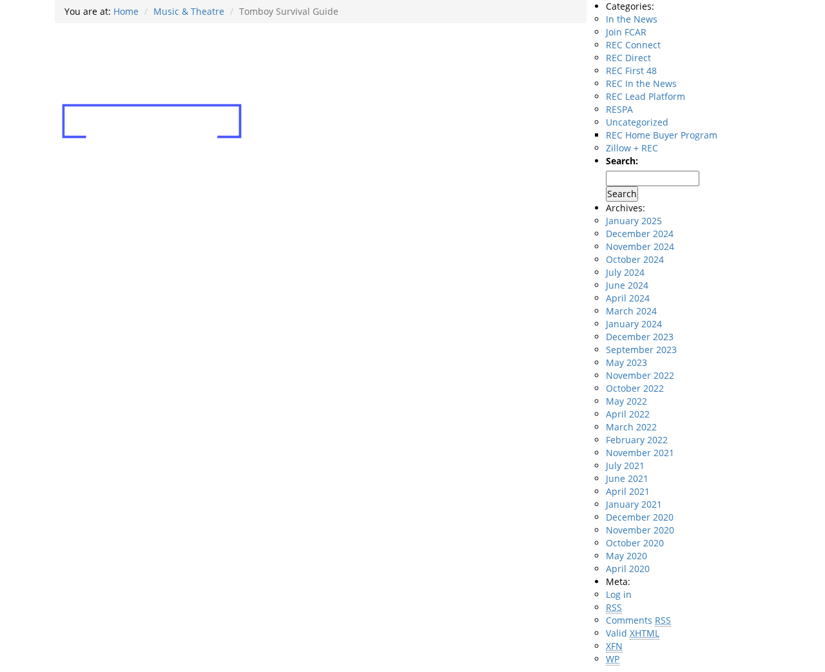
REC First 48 (631, 70)
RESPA (619, 109)
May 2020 (626, 556)
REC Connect (633, 45)
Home (126, 11)
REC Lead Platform (645, 96)
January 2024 (634, 324)
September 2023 (641, 349)
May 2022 (626, 401)
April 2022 (628, 414)
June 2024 (627, 285)
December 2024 (640, 233)
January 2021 (634, 504)
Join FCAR (626, 32)
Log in (619, 594)
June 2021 (627, 478)
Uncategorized (637, 122)
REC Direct (628, 58)
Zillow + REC (632, 148)
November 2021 (640, 452)
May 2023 (626, 362)
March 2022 (631, 427)
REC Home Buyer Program (661, 135)
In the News (631, 19)
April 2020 (628, 568)
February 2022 (637, 440)
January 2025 (634, 221)
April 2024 (628, 298)
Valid (632, 633)
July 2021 (625, 465)
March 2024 (631, 311)
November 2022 (640, 375)
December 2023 (640, 337)
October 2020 (635, 543)
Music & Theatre (188, 11)
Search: (622, 161)
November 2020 (640, 530)
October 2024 (635, 259)
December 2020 (640, 517)
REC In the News (641, 83)
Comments (638, 620)
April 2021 (628, 491)
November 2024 (640, 246)
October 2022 (635, 388)
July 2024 (625, 272)
